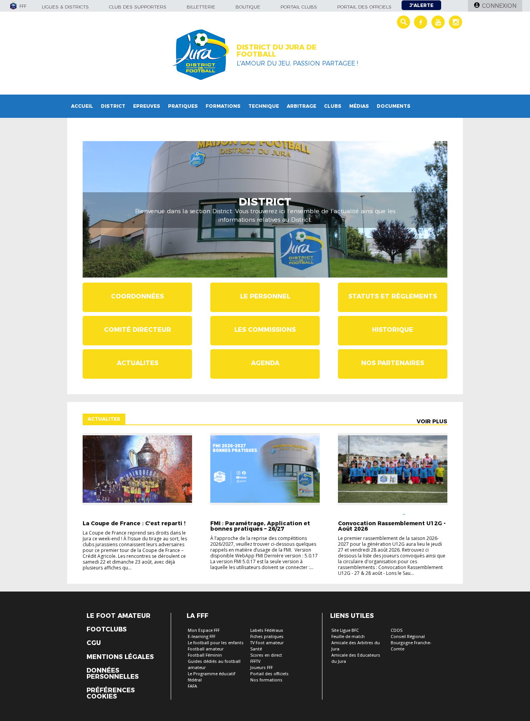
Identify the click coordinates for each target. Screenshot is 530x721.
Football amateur (205, 649)
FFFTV (255, 661)
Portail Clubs (299, 7)
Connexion (499, 5)
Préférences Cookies (111, 693)
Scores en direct (266, 655)
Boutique (248, 7)
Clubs (332, 106)
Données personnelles (113, 674)
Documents (393, 106)
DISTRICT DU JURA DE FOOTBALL (277, 51)
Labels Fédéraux (266, 630)
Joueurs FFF (261, 667)
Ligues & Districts (65, 7)
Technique (263, 106)
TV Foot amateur (267, 642)
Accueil (82, 106)
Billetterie (201, 7)
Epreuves (146, 106)
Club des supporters (137, 7)
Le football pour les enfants (216, 642)
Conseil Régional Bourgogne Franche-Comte (411, 643)
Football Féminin (205, 655)
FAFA (192, 686)
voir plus (432, 421)
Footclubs (106, 629)
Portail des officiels (364, 7)
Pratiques (183, 106)
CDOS (396, 630)
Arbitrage (301, 106)
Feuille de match (348, 636)
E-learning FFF (201, 636)
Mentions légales (120, 657)
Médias (359, 106)
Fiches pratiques (267, 636)
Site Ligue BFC (345, 630)
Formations (223, 106)
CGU (94, 643)
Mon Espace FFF (204, 630)
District (113, 106)
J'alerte (421, 5)
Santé (256, 649)
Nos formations (266, 680)
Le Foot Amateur (119, 616)
